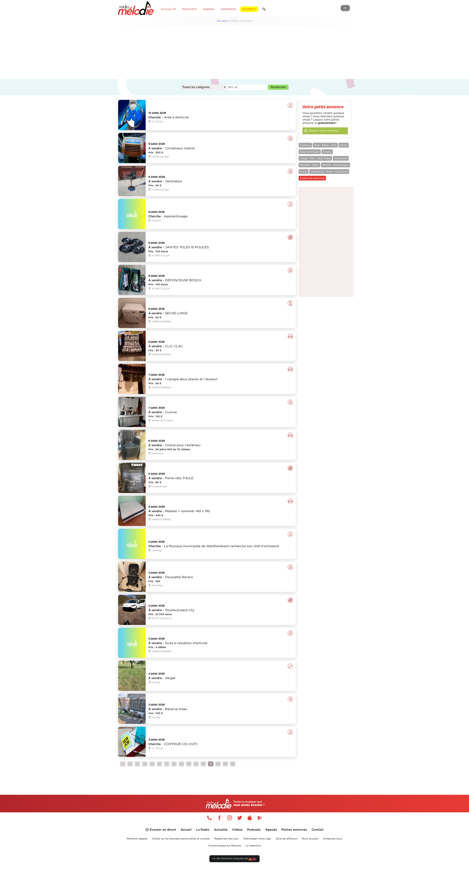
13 (210, 764)
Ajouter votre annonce (323, 130)
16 (232, 764)
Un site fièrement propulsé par (230, 858)
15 (225, 764)
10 (188, 764)
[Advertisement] (234, 54)
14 (218, 764)
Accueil (222, 21)
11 (196, 764)
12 (203, 764)
